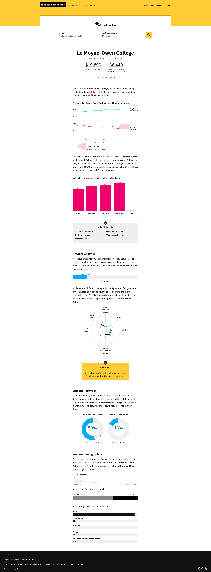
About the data (81, 239)
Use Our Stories (37, 564)
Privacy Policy (79, 564)
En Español (7, 555)
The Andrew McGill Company (27, 559)
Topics (20, 564)
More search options (111, 36)
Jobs (72, 564)
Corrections (47, 564)
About (159, 5)
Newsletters (149, 5)
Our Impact (13, 564)
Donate (168, 5)
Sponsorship (64, 564)
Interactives (27, 564)
